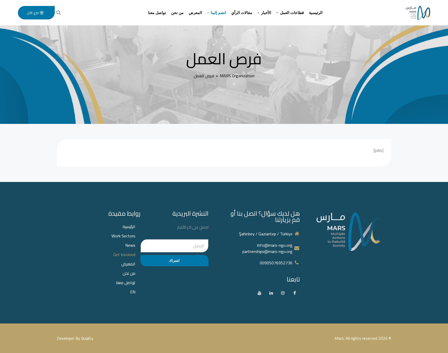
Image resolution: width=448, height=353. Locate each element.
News (130, 245)
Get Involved (124, 254)
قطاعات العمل (292, 12)
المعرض (195, 12)
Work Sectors (123, 236)
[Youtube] (259, 293)
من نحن (177, 12)
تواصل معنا (157, 12)
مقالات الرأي (241, 12)
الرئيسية (316, 12)
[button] (36, 12)
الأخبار (266, 12)
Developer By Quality (75, 338)
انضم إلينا (218, 12)
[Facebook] (294, 293)
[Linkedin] (271, 293)
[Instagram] (283, 293)
